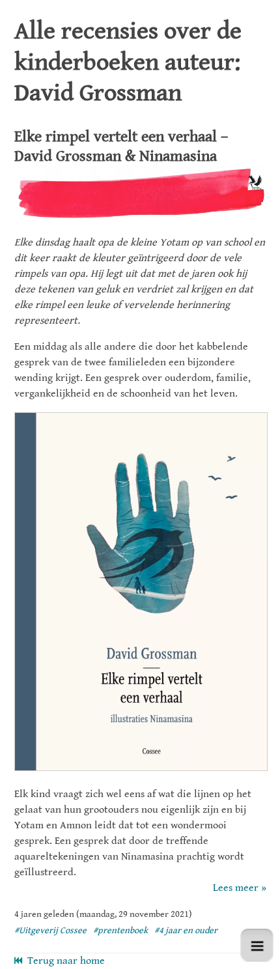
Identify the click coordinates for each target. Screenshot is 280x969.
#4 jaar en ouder (185, 930)
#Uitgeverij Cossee (50, 930)
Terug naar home (63, 961)
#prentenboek (120, 930)
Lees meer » (239, 888)
